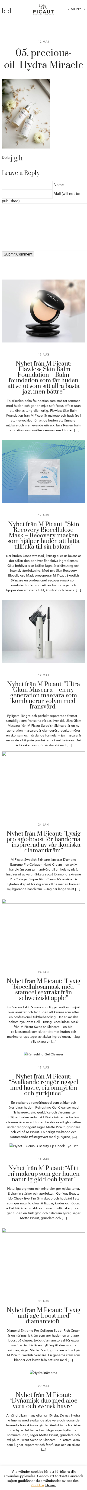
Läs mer (50, 1485)
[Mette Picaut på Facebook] (4, 11)
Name (59, 185)
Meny (75, 9)
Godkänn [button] (37, 1485)
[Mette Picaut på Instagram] (9, 11)
